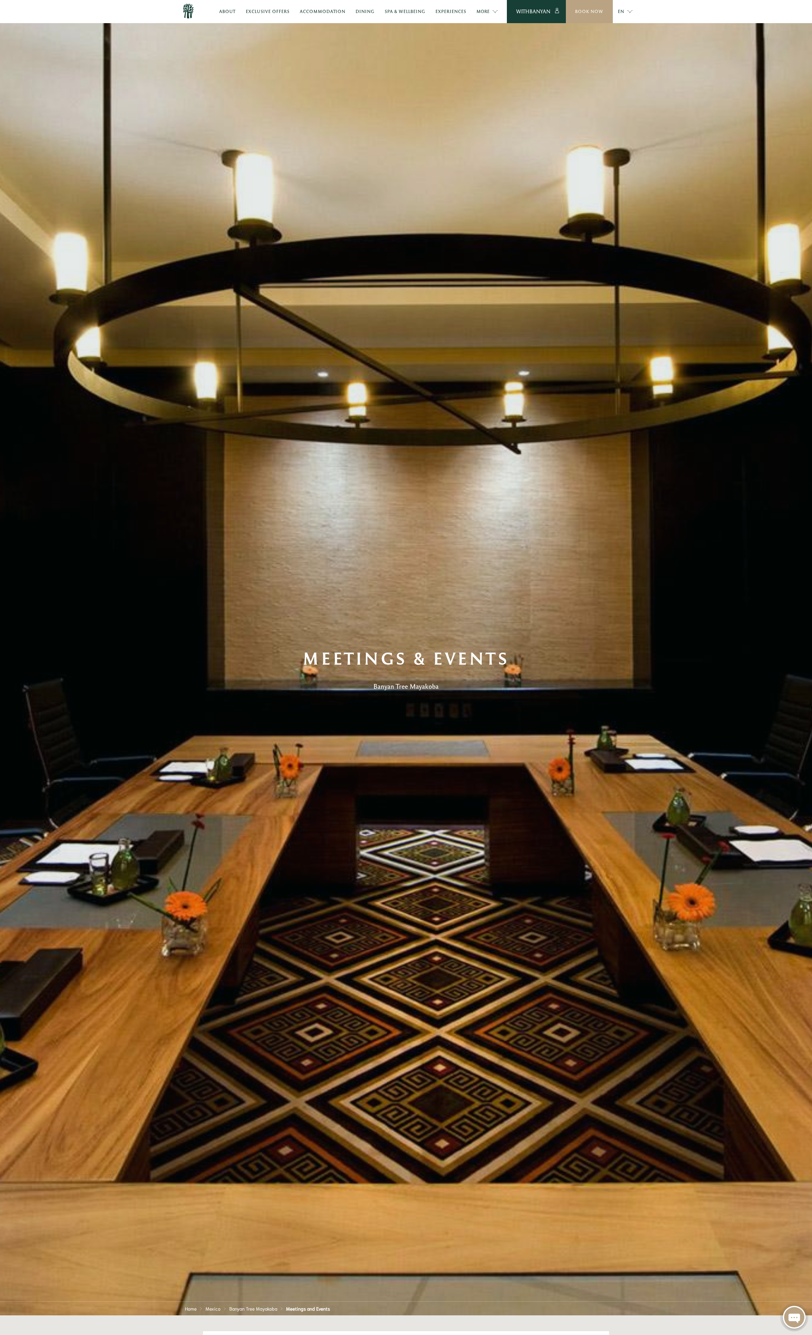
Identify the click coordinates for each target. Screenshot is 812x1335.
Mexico (213, 1308)
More (482, 11)
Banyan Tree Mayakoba (253, 1308)
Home (191, 1308)
